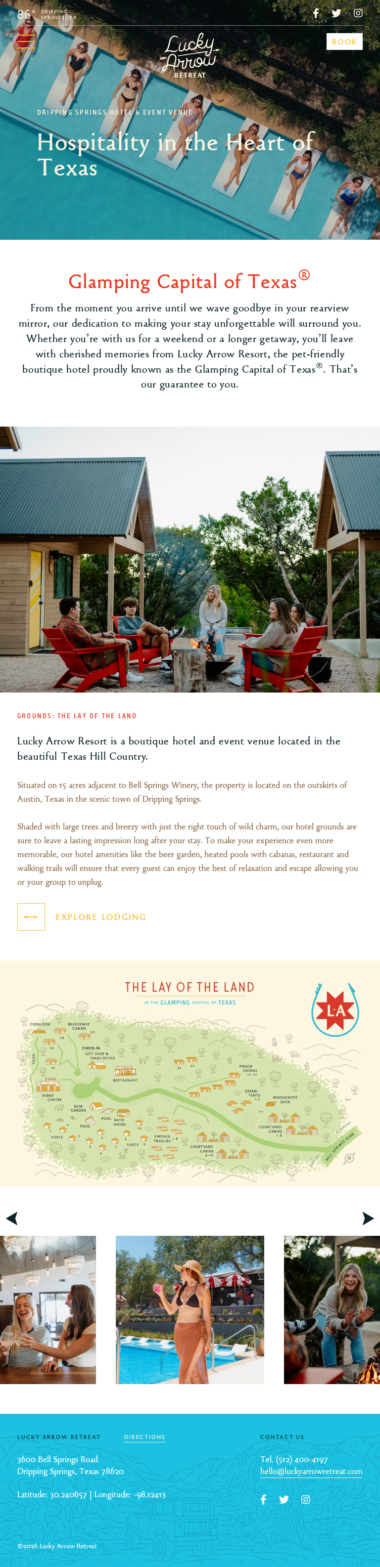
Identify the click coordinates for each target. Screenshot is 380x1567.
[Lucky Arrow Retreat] (190, 54)
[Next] (368, 1218)
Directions (145, 1437)
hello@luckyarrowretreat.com (311, 1471)
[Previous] (11, 1218)
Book (345, 42)
